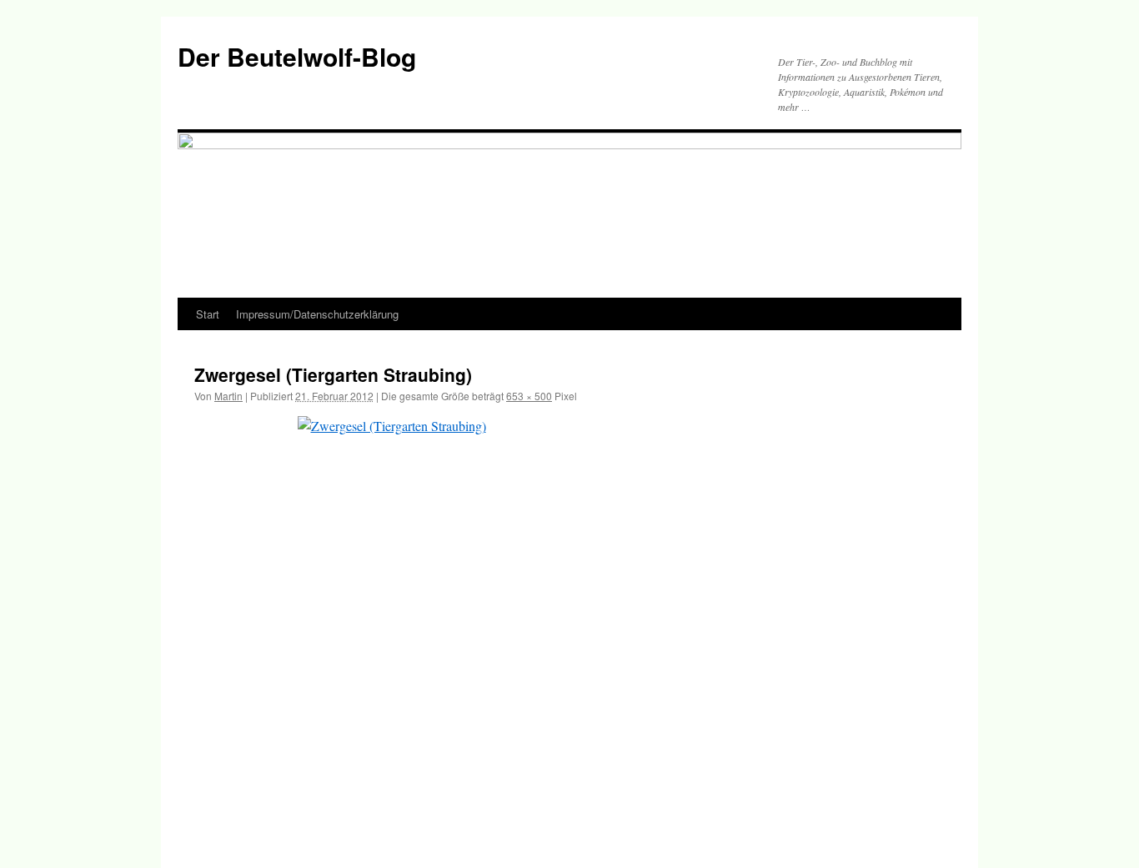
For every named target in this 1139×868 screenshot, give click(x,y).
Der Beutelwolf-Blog (297, 56)
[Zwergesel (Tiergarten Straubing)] (569, 624)
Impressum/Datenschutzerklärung (317, 314)
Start (207, 314)
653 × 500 (529, 396)
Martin (228, 396)
